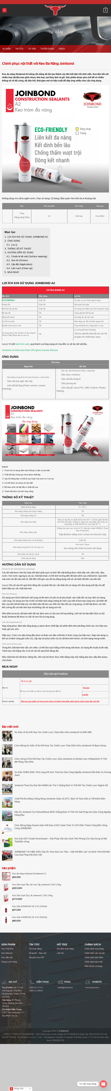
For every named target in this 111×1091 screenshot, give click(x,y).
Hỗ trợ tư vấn (26, 681)
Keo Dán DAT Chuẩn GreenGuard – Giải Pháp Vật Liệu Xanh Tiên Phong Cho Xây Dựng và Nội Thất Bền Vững (60, 840)
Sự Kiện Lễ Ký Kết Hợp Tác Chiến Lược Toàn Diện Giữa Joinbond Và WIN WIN (53, 732)
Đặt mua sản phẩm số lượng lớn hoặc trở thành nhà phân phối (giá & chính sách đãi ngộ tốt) (60, 701)
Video (62, 49)
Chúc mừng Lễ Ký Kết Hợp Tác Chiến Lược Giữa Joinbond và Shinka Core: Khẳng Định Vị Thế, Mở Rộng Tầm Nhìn (60, 760)
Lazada (85, 695)
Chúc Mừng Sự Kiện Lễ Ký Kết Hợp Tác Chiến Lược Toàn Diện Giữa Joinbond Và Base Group (60, 745)
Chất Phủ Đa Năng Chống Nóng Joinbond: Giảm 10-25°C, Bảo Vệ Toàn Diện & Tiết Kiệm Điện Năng (59, 800)
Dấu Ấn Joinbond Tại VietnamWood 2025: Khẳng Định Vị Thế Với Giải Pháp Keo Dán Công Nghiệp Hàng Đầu (62, 813)
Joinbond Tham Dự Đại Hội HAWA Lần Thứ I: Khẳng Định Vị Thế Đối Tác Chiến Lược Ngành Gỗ (61, 785)
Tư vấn (55, 32)
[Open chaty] (103, 1084)
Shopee (86, 688)
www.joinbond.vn (92, 987)
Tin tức (19, 49)
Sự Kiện (6, 49)
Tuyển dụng (47, 49)
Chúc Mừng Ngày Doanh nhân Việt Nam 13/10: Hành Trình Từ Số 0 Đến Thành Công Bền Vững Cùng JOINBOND (60, 826)
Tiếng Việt (18, 1088)
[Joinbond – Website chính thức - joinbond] (55, 10)
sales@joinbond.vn (65, 987)
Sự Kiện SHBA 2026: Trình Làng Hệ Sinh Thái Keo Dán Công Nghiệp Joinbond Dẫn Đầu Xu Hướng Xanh (62, 773)
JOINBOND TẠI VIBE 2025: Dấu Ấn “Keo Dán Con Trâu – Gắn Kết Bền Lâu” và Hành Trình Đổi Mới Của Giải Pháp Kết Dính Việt (62, 853)
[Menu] (4, 10)
